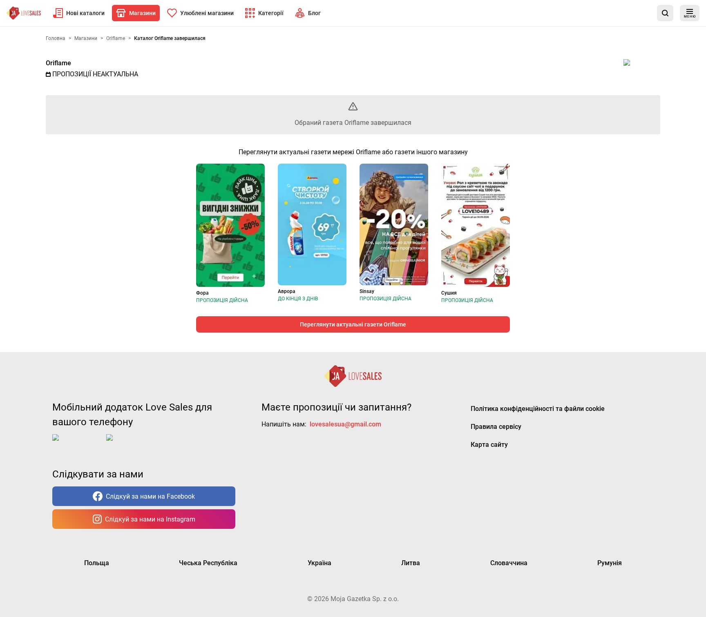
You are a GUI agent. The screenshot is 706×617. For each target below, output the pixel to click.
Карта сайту (489, 444)
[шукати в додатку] (665, 13)
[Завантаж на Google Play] (131, 444)
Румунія (609, 563)
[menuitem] (79, 13)
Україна (319, 563)
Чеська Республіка (208, 563)
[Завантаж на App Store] (77, 444)
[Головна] (24, 13)
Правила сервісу (496, 427)
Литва (410, 563)
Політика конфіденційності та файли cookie (538, 409)
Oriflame (58, 63)
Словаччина (508, 563)
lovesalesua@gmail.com (345, 424)
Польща (96, 563)
